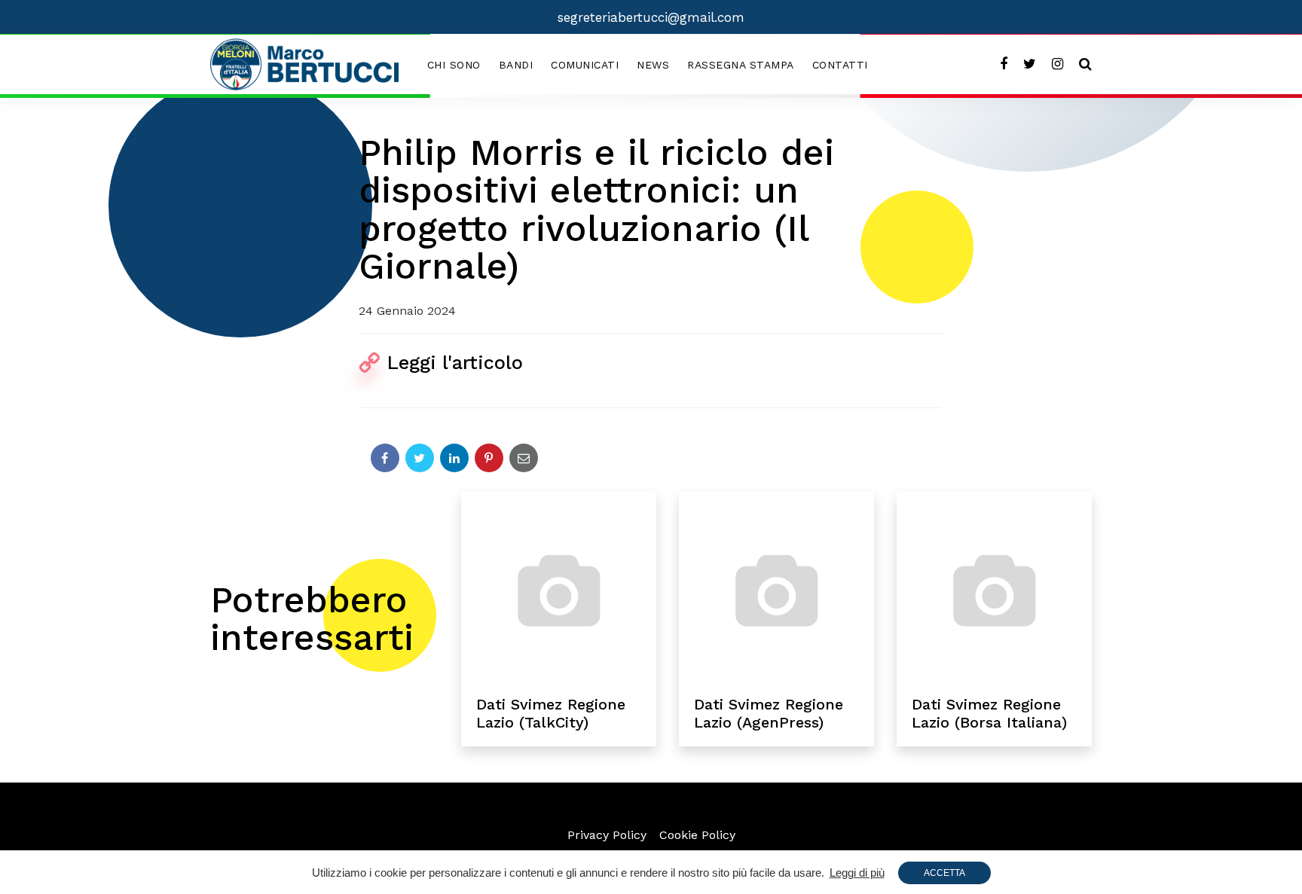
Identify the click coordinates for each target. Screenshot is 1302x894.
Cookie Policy (697, 835)
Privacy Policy (606, 835)
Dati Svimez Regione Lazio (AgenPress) (768, 713)
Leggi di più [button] (857, 872)
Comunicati (585, 65)
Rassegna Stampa (740, 65)
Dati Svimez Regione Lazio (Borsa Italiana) (989, 713)
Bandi (516, 65)
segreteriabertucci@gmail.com (651, 17)
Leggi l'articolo (455, 363)
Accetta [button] (944, 873)
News (653, 65)
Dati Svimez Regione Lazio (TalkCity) (550, 713)
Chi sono (454, 65)
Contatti (840, 65)
